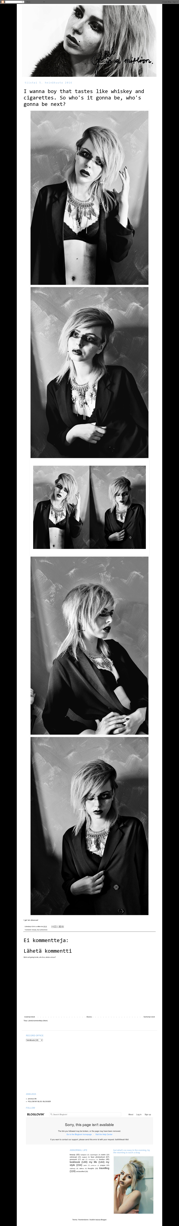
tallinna (81, 1168)
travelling (104, 1168)
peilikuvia (93, 1165)
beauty (34, 930)
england (84, 1157)
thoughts (91, 1168)
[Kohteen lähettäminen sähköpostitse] (52, 926)
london (102, 1159)
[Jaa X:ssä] (57, 926)
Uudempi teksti (29, 1017)
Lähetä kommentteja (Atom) (38, 1021)
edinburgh (73, 1157)
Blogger (103, 1220)
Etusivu (89, 1017)
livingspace (92, 1159)
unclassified (80, 1171)
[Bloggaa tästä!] (55, 926)
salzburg (72, 1168)
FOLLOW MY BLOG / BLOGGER (39, 1101)
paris (85, 1165)
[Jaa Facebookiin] (60, 926)
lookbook (75, 1162)
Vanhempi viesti (149, 1017)
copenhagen (94, 1155)
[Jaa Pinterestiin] (62, 926)
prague (102, 1165)
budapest (83, 1155)
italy (83, 1159)
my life (93, 1162)
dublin (103, 1155)
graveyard (73, 1159)
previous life (32, 1099)
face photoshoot (42, 930)
